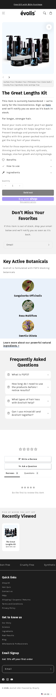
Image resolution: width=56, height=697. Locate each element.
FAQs (4, 595)
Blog (4, 639)
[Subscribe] (49, 245)
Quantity (6, 181)
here (48, 104)
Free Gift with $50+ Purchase (28, 4)
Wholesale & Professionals (15, 644)
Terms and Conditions (12, 604)
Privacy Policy (8, 608)
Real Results (8, 635)
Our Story (6, 623)
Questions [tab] (29, 473)
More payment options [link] (28, 202)
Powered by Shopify (30, 688)
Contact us (7, 591)
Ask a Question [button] (29, 466)
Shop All (6, 583)
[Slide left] (3, 77)
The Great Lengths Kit (11, 543)
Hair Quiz (6, 587)
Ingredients (7, 631)
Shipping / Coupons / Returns (16, 599)
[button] (3, 13)
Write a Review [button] (29, 459)
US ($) (46, 694)
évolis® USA (15, 688)
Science (6, 627)
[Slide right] (9, 77)
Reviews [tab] (10, 473)
